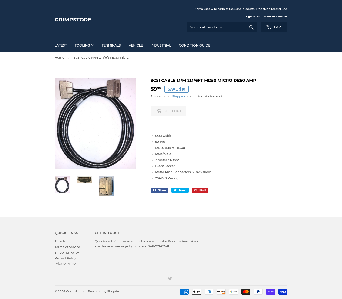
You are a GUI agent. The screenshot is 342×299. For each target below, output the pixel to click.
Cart (278, 27)
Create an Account (274, 16)
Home (59, 57)
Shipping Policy (67, 252)
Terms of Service (67, 247)
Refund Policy (65, 258)
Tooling (83, 45)
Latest (61, 45)
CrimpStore (73, 19)
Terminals (111, 45)
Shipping (179, 96)
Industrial (161, 45)
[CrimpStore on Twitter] (170, 279)
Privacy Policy (65, 263)
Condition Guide (194, 45)
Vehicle (136, 45)
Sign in (250, 16)
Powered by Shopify (103, 291)
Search (60, 241)
